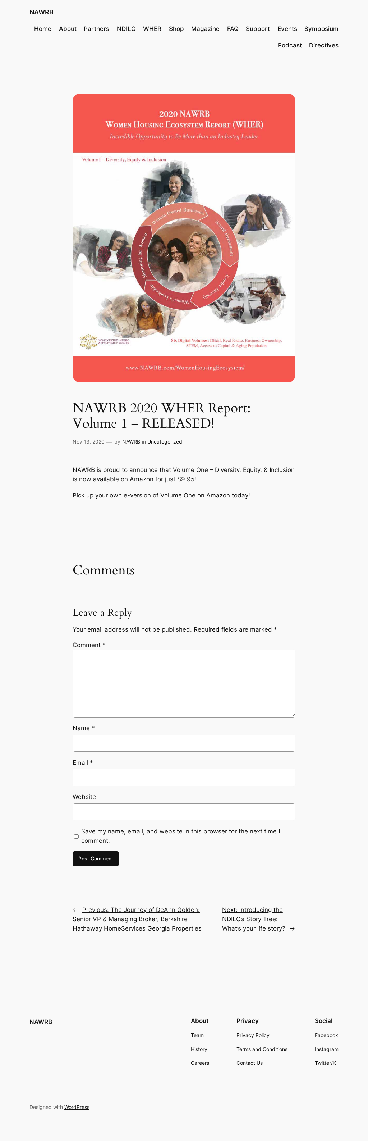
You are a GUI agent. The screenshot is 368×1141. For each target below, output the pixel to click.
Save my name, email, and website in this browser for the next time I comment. (180, 836)
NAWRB (41, 12)
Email (83, 762)
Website (84, 796)
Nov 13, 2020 (89, 441)
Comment (89, 645)
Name (84, 728)
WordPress (76, 1107)
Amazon (218, 495)
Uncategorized (164, 441)
